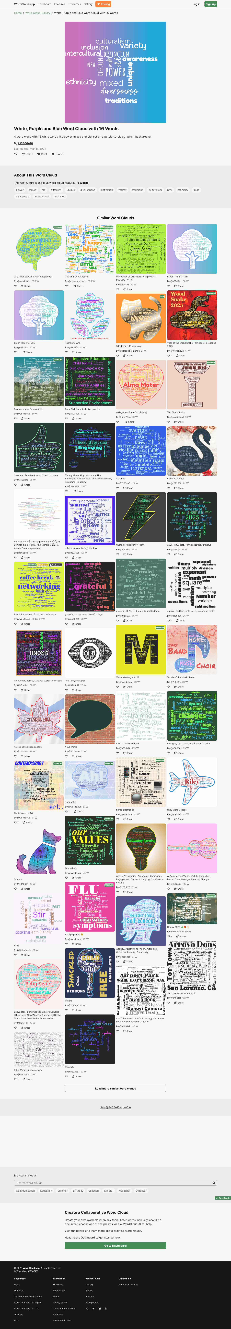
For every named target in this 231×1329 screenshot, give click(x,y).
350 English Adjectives (77, 276)
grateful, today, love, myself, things (83, 614)
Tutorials (18, 1314)
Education (46, 1190)
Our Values (71, 868)
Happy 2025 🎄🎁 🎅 (178, 927)
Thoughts (70, 802)
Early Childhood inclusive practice (82, 409)
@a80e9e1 (175, 281)
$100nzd (120, 478)
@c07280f (175, 483)
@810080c (73, 413)
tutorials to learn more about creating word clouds (108, 1230)
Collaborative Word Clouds (28, 1296)
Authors (90, 1296)
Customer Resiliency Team (130, 544)
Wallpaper (124, 1190)
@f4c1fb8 (124, 284)
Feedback (58, 1314)
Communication (25, 1190)
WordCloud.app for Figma (27, 1302)
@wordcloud (23, 281)
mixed (32, 189)
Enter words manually (134, 1220)
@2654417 (124, 887)
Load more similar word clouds (115, 1088)
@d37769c (73, 552)
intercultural (41, 196)
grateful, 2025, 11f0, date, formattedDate (138, 611)
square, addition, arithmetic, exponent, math (190, 611)
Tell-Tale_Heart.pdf (75, 680)
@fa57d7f (175, 549)
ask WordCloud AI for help (135, 1224)
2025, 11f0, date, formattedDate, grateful (189, 544)
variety (122, 189)
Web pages (92, 1302)
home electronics (125, 809)
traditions (137, 189)
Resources (74, 4)
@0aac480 (22, 1023)
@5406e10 (25, 143)
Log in (196, 4)
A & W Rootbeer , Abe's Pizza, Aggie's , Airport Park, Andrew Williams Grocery (140, 1020)
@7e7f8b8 (73, 486)
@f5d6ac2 (175, 884)
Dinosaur (141, 1190)
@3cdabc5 (124, 956)
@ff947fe (73, 347)
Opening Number (176, 478)
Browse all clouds (25, 1175)
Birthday (78, 1190)
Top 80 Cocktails (176, 412)
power (20, 189)
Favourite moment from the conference (35, 614)
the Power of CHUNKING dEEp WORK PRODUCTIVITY (136, 278)
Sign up (211, 4)
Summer (62, 1190)
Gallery (88, 4)
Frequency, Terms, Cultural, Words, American (38, 680)
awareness (22, 196)
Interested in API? (62, 1320)
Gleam (68, 1000)
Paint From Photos (128, 1284)
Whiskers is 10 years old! (129, 346)
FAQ (16, 1320)
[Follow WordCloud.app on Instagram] (87, 1308)
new (169, 189)
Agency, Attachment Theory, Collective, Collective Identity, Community (137, 950)
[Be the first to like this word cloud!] (16, 154)
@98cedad (22, 685)
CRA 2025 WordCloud (127, 743)
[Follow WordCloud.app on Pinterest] (106, 1308)
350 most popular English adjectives (33, 276)
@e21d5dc (22, 347)
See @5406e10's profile (115, 1107)
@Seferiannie (24, 950)
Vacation (94, 1190)
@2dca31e (22, 751)
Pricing (105, 4)
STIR (16, 945)
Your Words (71, 746)
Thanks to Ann (72, 342)
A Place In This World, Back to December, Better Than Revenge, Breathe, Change (188, 878)
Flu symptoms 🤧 (74, 934)
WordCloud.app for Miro (26, 1308)
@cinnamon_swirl (77, 281)
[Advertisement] (115, 1141)
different (56, 189)
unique (71, 189)
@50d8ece (74, 751)
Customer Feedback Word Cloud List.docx (36, 475)
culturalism (155, 189)
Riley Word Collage (177, 809)
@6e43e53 (23, 1074)
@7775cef (73, 1005)
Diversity (69, 1067)
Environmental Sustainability (29, 409)
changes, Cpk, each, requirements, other (189, 743)
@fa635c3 (22, 552)
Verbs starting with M (127, 677)
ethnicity (183, 189)
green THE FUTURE (24, 342)
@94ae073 (125, 615)
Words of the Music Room (180, 677)
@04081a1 (124, 1026)
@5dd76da (125, 417)
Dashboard (45, 4)
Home (18, 12)
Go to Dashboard (115, 1245)
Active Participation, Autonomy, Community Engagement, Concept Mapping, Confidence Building (139, 879)
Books (89, 1290)
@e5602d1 (176, 814)
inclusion (59, 196)
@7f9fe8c (175, 682)
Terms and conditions (64, 1308)
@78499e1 (22, 884)
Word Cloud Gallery (37, 12)
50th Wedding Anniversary (28, 1070)
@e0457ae (124, 549)
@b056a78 (125, 748)
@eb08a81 (73, 1071)
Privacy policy (60, 1302)
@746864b (22, 480)
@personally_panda (129, 350)
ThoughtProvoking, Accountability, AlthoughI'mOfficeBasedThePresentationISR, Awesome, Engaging (88, 478)
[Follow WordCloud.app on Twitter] (94, 1308)
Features (59, 4)
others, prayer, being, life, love (81, 548)
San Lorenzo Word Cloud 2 (181, 993)
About (56, 1296)
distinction (106, 189)
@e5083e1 (176, 748)
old (43, 189)
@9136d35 (176, 615)
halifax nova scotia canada (28, 746)
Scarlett (18, 879)
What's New (59, 1290)
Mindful (108, 1190)
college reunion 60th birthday (131, 412)
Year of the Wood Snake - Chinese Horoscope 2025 (191, 344)
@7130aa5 (124, 483)
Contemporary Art (23, 813)
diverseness (87, 189)
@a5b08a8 (73, 619)
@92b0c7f (73, 685)
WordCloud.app (24, 4)
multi (196, 189)
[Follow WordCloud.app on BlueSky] (100, 1308)
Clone (59, 154)
